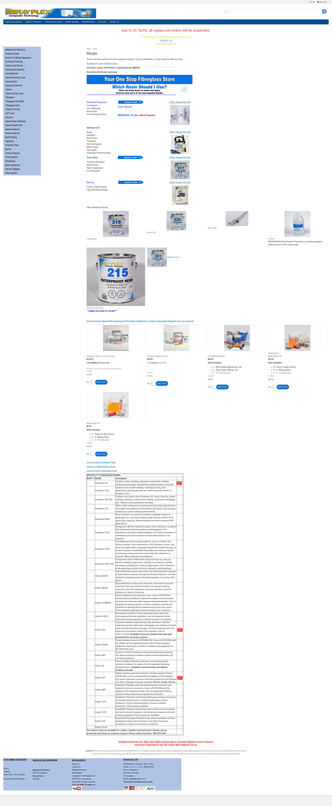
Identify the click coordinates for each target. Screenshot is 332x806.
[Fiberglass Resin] (157, 257)
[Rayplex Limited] (50, 13)
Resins (8, 149)
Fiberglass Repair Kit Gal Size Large (101, 356)
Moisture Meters (12, 133)
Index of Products (34, 21)
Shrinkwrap (10, 161)
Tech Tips (102, 21)
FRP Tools (9, 113)
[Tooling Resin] (116, 224)
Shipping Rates (88, 21)
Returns (6, 769)
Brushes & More (12, 53)
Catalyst (271, 238)
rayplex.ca (166, 40)
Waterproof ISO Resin (95, 307)
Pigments (9, 141)
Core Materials (11, 73)
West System (11, 173)
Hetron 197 (151, 232)
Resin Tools (212, 228)
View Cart (323, 2)
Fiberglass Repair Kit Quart (157, 356)
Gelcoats (9, 117)
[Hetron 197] (176, 220)
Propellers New (12, 145)
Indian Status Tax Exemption (14, 775)
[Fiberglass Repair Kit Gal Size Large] (116, 338)
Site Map (36, 779)
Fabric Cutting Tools (14, 93)
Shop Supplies (11, 157)
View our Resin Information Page (102, 471)
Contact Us (114, 21)
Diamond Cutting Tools (15, 77)
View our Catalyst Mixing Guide (101, 467)
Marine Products (12, 129)
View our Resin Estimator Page (101, 462)
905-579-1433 (134, 767)
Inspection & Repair (53, 21)
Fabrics (8, 89)
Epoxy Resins (11, 81)
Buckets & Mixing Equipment (18, 57)
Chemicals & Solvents (15, 69)
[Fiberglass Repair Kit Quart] (176, 338)
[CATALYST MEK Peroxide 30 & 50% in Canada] (297, 224)
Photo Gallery (77, 773)
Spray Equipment (12, 165)
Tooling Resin (92, 238)
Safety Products (12, 153)
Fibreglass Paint (12, 105)
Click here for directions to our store (138, 782)
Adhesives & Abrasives (15, 49)
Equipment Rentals (13, 85)
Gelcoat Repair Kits (13, 125)
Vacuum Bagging (12, 169)
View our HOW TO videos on (84, 785)
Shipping (6, 772)
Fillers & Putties (12, 109)
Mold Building (11, 137)
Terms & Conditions (40, 773)
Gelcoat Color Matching (15, 121)
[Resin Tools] (237, 218)
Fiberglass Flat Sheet (15, 101)
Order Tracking (72, 21)
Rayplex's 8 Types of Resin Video (102, 63)
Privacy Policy (38, 776)
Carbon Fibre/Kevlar (14, 65)
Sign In (312, 2)
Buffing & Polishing (14, 61)
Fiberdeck (9, 97)
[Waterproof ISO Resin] (116, 276)
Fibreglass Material (13, 21)
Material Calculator (79, 770)
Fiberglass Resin (173, 257)
